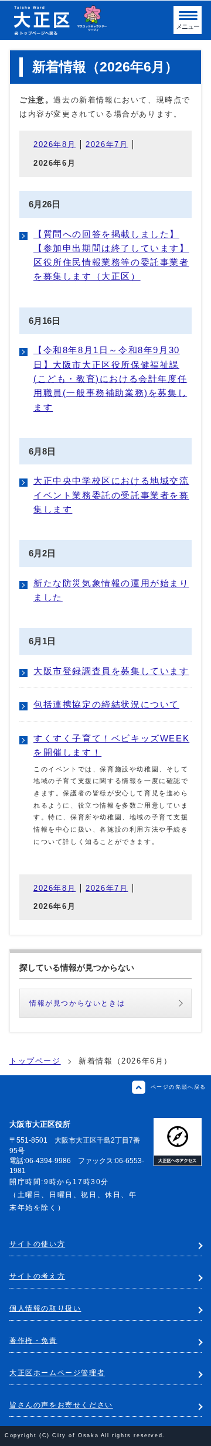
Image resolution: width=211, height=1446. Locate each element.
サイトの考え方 (37, 1276)
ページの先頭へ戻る (178, 1086)
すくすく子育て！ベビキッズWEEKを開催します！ (111, 745)
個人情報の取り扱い (45, 1308)
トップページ (35, 1061)
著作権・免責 (33, 1340)
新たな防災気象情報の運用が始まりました (111, 590)
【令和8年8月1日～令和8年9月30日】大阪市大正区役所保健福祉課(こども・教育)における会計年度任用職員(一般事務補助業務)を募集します (110, 379)
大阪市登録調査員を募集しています (111, 671)
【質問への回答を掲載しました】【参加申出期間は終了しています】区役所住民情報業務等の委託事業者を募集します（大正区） (111, 256)
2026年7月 (107, 144)
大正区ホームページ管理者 (57, 1372)
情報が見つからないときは (77, 1003)
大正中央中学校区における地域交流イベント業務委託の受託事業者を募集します (111, 495)
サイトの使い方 (37, 1243)
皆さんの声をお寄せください (61, 1405)
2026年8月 (54, 144)
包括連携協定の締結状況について (106, 704)
